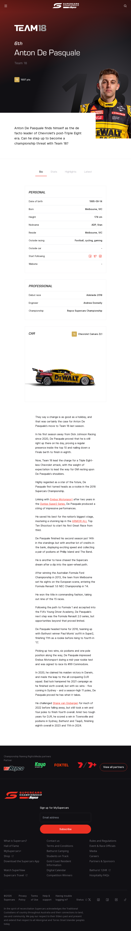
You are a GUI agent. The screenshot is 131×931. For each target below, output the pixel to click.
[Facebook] (90, 256)
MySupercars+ (12, 851)
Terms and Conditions (60, 846)
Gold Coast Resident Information (59, 863)
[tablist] (65, 170)
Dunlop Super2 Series (52, 503)
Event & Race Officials (102, 846)
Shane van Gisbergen (65, 703)
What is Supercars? (15, 841)
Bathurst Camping (58, 851)
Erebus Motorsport (61, 499)
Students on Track (58, 856)
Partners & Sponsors (102, 861)
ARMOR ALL (79, 521)
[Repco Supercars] (65, 6)
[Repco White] (14, 768)
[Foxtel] (61, 765)
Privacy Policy (23, 897)
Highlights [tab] (70, 171)
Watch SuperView (14, 870)
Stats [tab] (54, 171)
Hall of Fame (11, 846)
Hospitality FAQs (99, 875)
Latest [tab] (88, 171)
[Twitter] (95, 256)
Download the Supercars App (21, 861)
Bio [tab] (41, 171)
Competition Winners (59, 875)
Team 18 (20, 63)
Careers (94, 856)
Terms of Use (34, 897)
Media (93, 851)
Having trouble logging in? (64, 897)
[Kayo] (40, 765)
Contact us (53, 841)
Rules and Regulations (102, 841)
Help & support (47, 897)
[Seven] (87, 765)
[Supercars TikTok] (125, 900)
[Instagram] (100, 256)
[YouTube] (116, 900)
